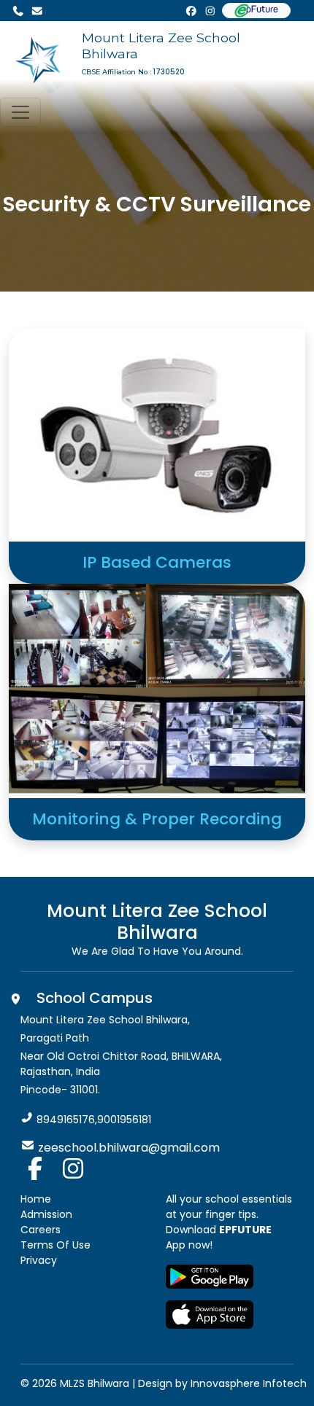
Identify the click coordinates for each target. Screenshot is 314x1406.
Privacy (38, 1260)
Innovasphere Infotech (247, 1383)
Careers (40, 1229)
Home (35, 1199)
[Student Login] (256, 10)
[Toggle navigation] (20, 112)
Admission (46, 1214)
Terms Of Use (55, 1245)
